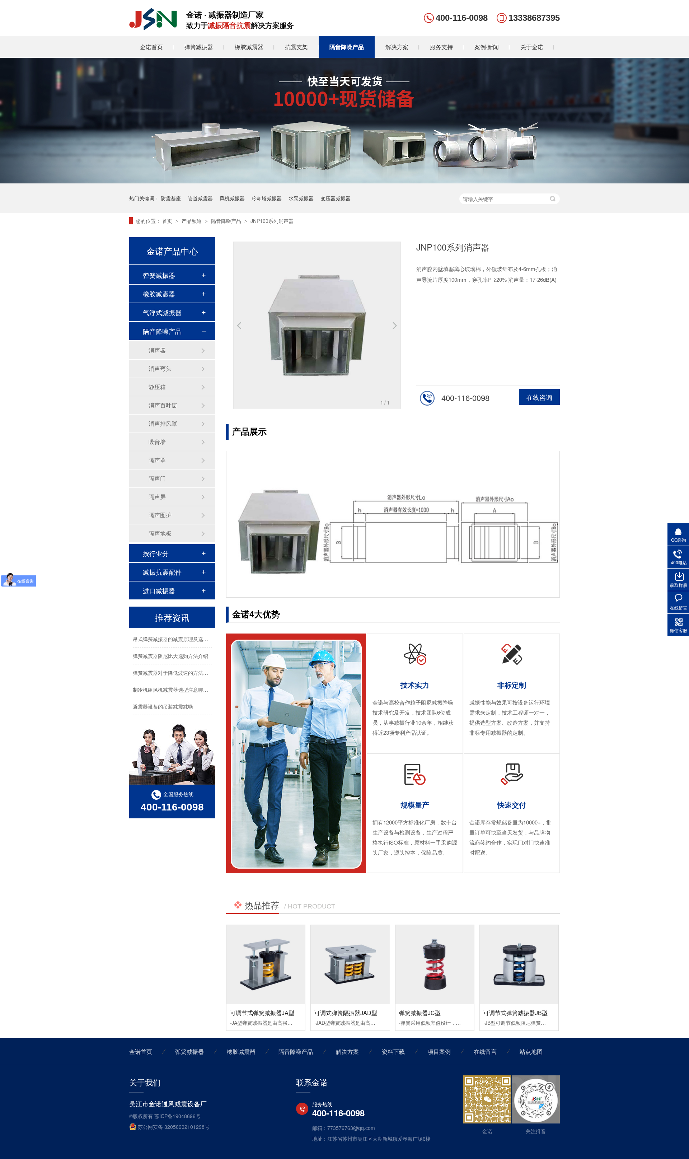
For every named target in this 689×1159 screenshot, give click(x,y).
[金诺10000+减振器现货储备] (344, 181)
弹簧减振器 (198, 47)
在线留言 (485, 1051)
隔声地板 (160, 533)
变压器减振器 (335, 198)
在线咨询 (539, 397)
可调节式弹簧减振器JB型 (515, 1013)
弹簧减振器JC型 (420, 1013)
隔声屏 (157, 496)
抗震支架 (296, 47)
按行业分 (156, 553)
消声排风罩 (163, 423)
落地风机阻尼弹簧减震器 (160, 715)
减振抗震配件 (162, 571)
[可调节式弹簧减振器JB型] (519, 964)
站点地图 (531, 1051)
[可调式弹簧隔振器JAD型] (350, 964)
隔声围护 (160, 515)
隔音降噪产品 (346, 47)
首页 (168, 220)
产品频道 (192, 220)
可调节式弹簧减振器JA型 (262, 1013)
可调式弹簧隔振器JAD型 (345, 1013)
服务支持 (441, 47)
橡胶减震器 (249, 47)
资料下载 (393, 1051)
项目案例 (439, 1051)
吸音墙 (157, 442)
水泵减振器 (301, 198)
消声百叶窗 (163, 405)
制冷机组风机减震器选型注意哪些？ (173, 681)
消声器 (157, 350)
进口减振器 (159, 590)
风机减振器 (232, 198)
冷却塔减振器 (267, 198)
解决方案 (396, 47)
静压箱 (157, 387)
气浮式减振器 (162, 312)
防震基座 (171, 198)
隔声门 (157, 478)
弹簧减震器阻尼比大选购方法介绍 (170, 647)
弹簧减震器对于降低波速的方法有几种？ (178, 664)
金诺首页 (151, 47)
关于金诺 (531, 47)
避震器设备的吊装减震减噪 (163, 698)
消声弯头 (160, 368)
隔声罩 (157, 460)
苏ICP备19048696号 (177, 1116)
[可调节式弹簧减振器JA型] (265, 964)
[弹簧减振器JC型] (434, 964)
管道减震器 (200, 198)
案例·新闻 (486, 47)
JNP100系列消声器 (272, 220)
